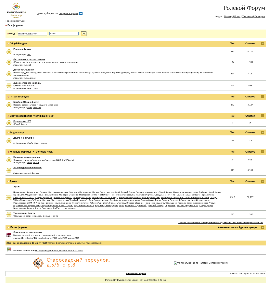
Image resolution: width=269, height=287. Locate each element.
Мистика (46, 200)
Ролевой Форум (244, 7)
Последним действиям (46, 250)
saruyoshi (31, 78)
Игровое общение (135, 203)
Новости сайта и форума (123, 195)
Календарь (259, 16)
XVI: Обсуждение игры (187, 205)
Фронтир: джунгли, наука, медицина (53, 203)
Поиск (237, 16)
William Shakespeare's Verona (27, 200)
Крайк (30, 143)
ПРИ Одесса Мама (82, 197)
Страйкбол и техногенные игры (124, 200)
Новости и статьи (80, 203)
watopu (71, 238)
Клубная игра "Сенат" (23, 197)
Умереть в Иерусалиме (80, 192)
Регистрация (71, 13)
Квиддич (195, 195)
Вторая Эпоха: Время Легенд (155, 200)
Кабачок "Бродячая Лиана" (102, 203)
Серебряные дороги (98, 200)
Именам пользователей (71, 250)
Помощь (228, 16)
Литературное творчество (27, 167)
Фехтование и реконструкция (29, 59)
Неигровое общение (154, 203)
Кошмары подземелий (136, 205)
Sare (36, 143)
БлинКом (121, 203)
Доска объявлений (23, 70)
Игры (121, 205)
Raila (29, 162)
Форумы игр (17, 132)
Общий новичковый (34, 195)
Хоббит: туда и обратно (64, 208)
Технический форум (24, 213)
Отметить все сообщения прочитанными (243, 222)
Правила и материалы (146, 192)
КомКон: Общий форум (26, 102)
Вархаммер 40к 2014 (84, 205)
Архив (13, 181)
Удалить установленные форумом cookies (199, 222)
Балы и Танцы (183, 195)
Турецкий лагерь (155, 205)
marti (29, 107)
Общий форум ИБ (43, 197)
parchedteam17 (45, 238)
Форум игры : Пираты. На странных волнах (47, 192)
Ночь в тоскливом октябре (185, 192)
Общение (73, 195)
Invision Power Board (127, 280)
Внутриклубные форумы (106, 205)
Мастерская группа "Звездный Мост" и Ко (156, 195)
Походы (213, 197)
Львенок (37, 107)
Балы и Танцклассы (63, 197)
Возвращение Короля (23, 208)
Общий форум (206, 205)
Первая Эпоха (99, 192)
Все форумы (15, 25)
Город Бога (18, 195)
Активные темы (227, 227)
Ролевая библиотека (180, 200)
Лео (29, 54)
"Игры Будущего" (20, 96)
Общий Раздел (18, 43)
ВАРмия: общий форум (210, 192)
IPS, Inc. (162, 280)
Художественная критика (27, 83)
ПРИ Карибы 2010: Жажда (105, 197)
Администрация (247, 227)
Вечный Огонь (128, 192)
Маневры (63, 195)
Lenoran (43, 143)
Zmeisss (35, 173)
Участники (247, 16)
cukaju (16, 238)
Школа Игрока (51, 195)
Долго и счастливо (23, 138)
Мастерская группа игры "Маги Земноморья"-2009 (185, 197)
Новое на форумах (15, 21)
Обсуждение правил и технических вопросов (186, 203)
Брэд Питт (32, 88)
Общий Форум (165, 192)
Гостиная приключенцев (26, 157)
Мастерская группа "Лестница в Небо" (32, 116)
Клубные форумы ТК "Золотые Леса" (32, 151)
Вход (61, 13)
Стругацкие (170, 205)
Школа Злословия (43, 208)
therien (36, 162)
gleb (29, 65)
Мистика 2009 (113, 192)
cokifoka (29, 238)
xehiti (60, 238)
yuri (29, 173)
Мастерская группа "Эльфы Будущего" (69, 200)
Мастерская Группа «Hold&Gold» (94, 195)
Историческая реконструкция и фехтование (139, 197)
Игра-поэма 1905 (22, 121)
